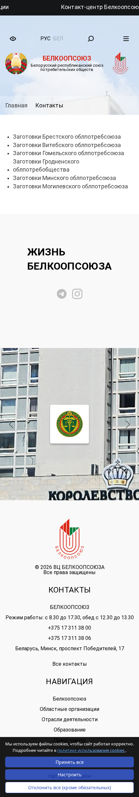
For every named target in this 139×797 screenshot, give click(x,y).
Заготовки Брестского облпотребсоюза (67, 137)
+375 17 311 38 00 (69, 628)
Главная (16, 105)
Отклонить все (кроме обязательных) (69, 787)
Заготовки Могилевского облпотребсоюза (70, 186)
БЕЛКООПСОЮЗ (69, 607)
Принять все (70, 762)
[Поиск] (91, 38)
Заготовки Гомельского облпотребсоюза (68, 153)
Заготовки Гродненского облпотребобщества (46, 165)
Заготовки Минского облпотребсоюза (64, 178)
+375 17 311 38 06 (69, 638)
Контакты (49, 105)
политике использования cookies (91, 750)
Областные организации (69, 709)
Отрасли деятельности (70, 719)
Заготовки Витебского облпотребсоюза (67, 145)
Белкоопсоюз (69, 699)
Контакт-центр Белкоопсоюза (87, 7)
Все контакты (69, 664)
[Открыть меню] (126, 38)
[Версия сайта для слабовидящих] (13, 38)
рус (45, 38)
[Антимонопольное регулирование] (69, 424)
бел (58, 38)
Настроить (69, 775)
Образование (70, 730)
